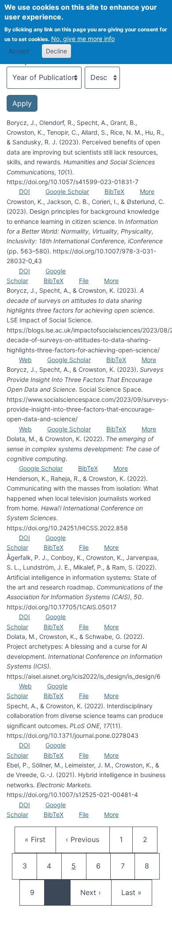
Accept (18, 51)
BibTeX (114, 191)
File (84, 280)
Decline (56, 51)
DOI (24, 191)
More (147, 191)
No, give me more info (83, 38)
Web (25, 359)
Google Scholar (67, 191)
